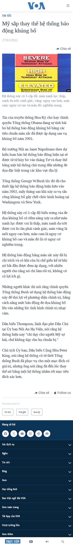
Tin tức (7, 16)
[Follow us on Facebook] (5, 433)
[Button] (63, 48)
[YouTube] (31, 541)
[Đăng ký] (47, 433)
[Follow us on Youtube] (22, 433)
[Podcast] (38, 433)
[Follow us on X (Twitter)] (13, 433)
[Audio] (47, 541)
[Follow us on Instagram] (30, 433)
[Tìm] (62, 541)
